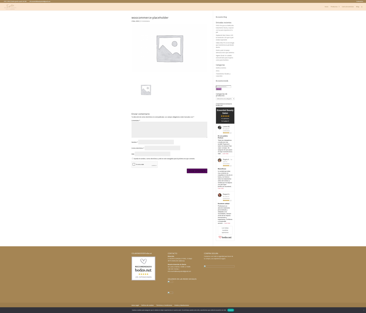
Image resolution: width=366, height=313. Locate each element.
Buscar (219, 89)
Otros (217, 71)
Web (133, 154)
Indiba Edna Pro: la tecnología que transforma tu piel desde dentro (225, 45)
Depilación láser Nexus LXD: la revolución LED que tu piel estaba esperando (224, 37)
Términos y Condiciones (164, 305)
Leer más (225, 153)
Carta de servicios (348, 7)
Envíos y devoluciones (182, 305)
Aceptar (230, 310)
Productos (334, 7)
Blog (357, 7)
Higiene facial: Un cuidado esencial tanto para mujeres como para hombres (224, 58)
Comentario (136, 120)
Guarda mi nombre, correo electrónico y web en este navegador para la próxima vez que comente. (164, 159)
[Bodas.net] (225, 238)
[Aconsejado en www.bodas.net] (143, 280)
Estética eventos (221, 68)
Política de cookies (147, 305)
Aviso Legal (135, 305)
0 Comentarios (145, 21)
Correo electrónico (138, 148)
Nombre (135, 142)
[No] (364, 310)
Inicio (326, 7)
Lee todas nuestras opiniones (225, 230)
